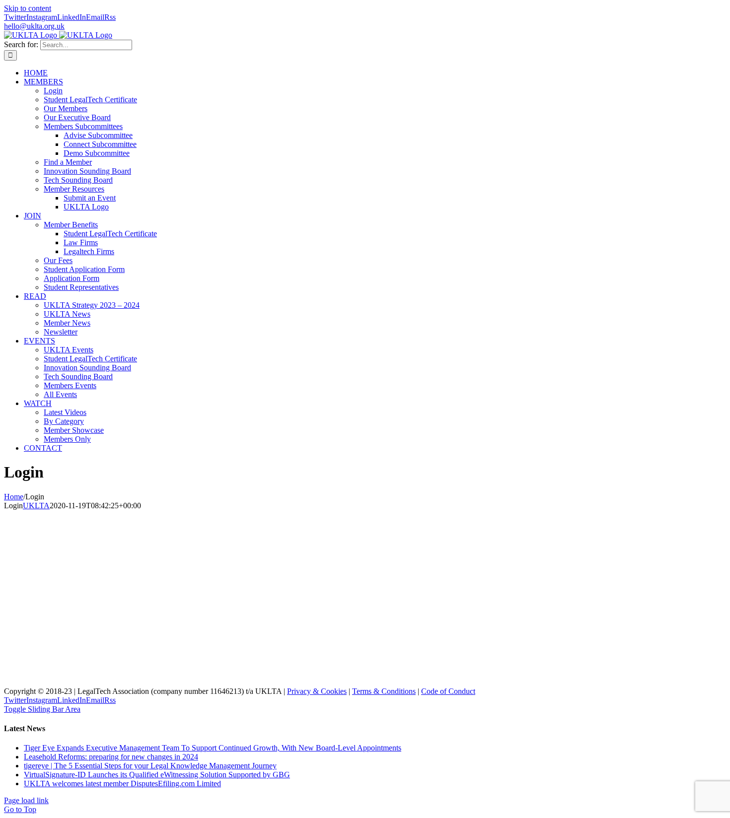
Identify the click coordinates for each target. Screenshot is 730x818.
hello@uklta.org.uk (34, 26)
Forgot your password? (115, 667)
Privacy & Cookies (317, 691)
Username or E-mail (37, 523)
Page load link (26, 800)
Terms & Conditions (384, 691)
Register (174, 637)
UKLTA (36, 505)
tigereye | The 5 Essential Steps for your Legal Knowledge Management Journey (150, 765)
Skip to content (27, 8)
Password (19, 565)
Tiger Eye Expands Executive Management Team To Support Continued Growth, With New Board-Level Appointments (212, 748)
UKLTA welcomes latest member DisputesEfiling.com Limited (122, 783)
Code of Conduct (448, 691)
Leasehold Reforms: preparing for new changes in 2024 (111, 756)
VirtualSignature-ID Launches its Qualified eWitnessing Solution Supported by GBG (157, 774)
